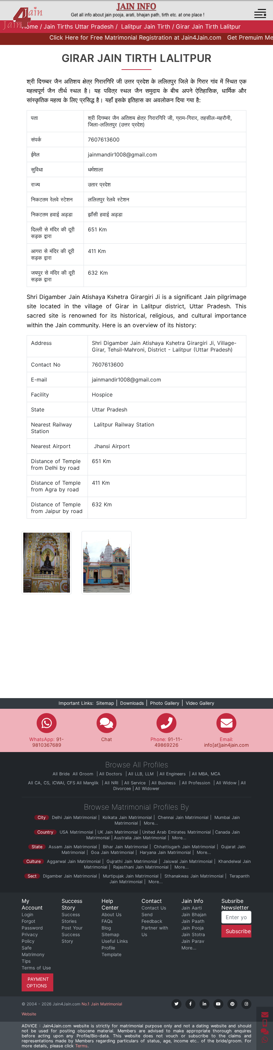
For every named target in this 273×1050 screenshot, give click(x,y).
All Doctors (111, 773)
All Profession (197, 782)
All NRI (112, 782)
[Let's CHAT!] (265, 1031)
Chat (106, 739)
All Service (135, 782)
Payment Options (37, 982)
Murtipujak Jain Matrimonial (130, 876)
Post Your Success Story (72, 934)
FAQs (107, 921)
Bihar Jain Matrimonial (124, 846)
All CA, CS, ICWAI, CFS (51, 782)
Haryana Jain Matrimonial (164, 852)
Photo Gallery (164, 703)
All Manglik (88, 782)
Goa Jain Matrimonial (111, 852)
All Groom (84, 773)
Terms (81, 1045)
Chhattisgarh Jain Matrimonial (183, 846)
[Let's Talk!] (265, 1023)
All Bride (62, 773)
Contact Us (153, 908)
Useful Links (115, 941)
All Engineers (173, 773)
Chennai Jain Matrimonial (183, 817)
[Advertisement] (136, 648)
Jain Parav (192, 941)
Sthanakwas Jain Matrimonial (193, 876)
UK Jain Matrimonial (118, 832)
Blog (106, 927)
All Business (164, 782)
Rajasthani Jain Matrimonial (140, 867)
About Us (112, 914)
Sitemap (105, 703)
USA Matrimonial (76, 832)
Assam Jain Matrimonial (73, 846)
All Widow (226, 782)
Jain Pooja (192, 927)
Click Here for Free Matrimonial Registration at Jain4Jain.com (127, 37)
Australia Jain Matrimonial (140, 837)
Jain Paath (192, 921)
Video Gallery (200, 703)
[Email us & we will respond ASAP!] (265, 1015)
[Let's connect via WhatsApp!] (265, 1040)
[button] (260, 13)
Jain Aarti (191, 908)
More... (151, 823)
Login (27, 914)
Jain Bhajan (193, 914)
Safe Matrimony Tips (33, 954)
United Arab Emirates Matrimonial (176, 832)
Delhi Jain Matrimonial (74, 817)
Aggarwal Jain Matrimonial (74, 861)
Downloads (132, 703)
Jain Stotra (193, 934)
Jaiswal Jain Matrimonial (187, 861)
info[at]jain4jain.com (226, 745)
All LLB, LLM (141, 773)
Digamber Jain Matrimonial (70, 876)
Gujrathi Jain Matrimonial (132, 861)
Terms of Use (36, 967)
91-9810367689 (48, 742)
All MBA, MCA (206, 773)
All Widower (147, 788)
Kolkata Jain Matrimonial (127, 817)
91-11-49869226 (168, 742)
